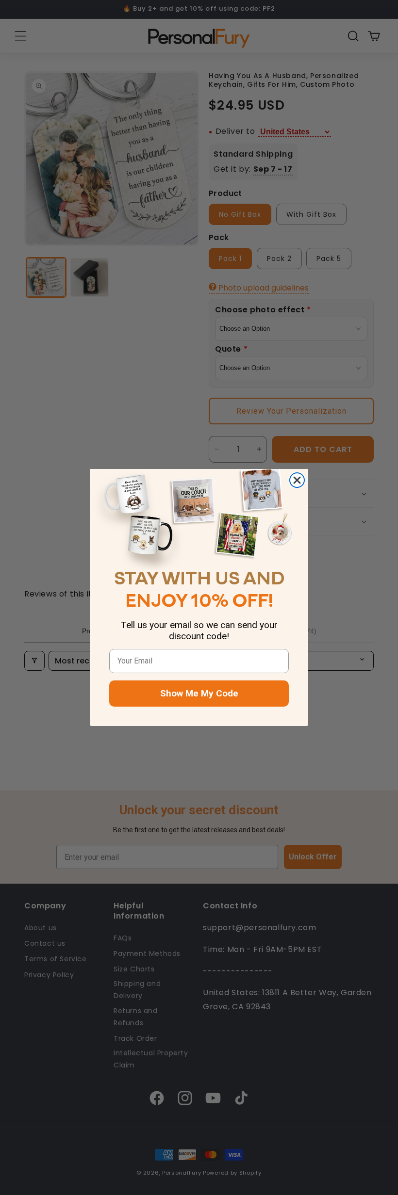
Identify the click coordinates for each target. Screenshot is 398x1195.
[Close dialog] (297, 480)
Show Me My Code (199, 693)
